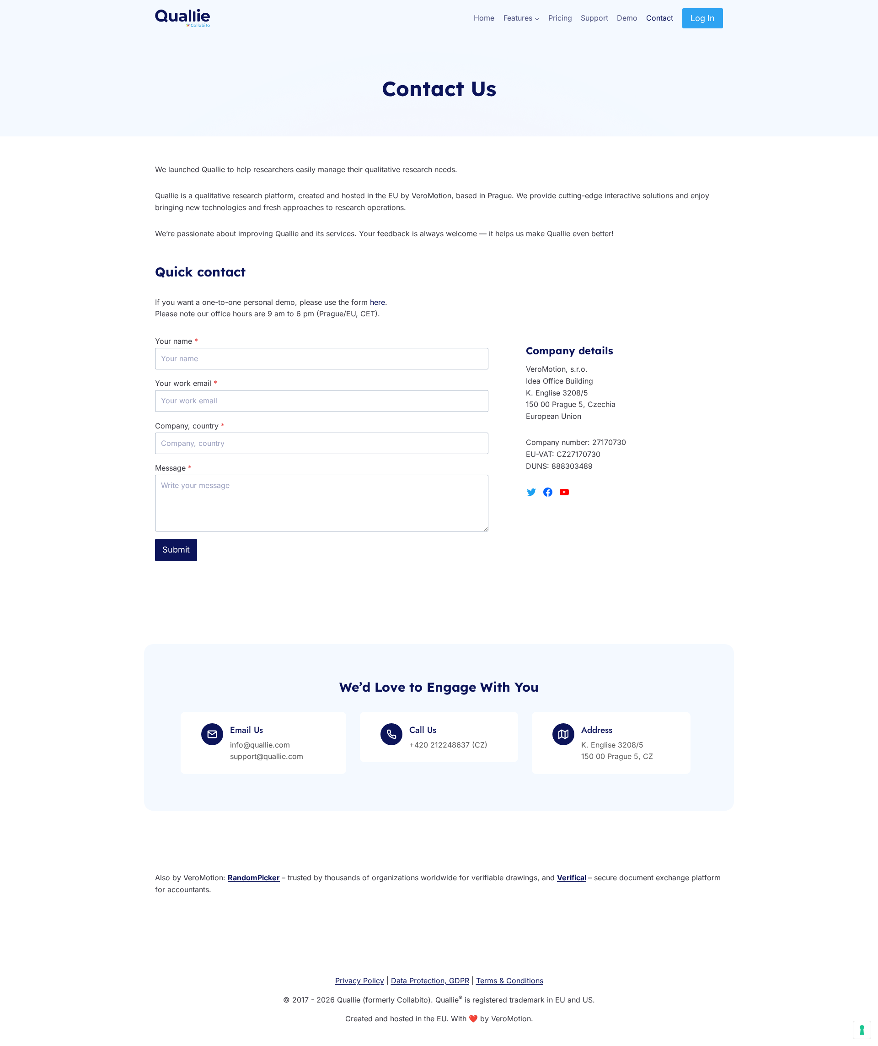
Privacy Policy (359, 980)
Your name (176, 341)
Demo (627, 17)
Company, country (190, 425)
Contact (659, 17)
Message (173, 467)
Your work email (186, 383)
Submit (176, 549)
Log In (703, 18)
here (377, 302)
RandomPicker (254, 877)
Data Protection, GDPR (430, 980)
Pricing (560, 17)
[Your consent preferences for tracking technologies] (862, 1030)
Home (484, 17)
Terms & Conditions (509, 980)
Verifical (571, 877)
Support (594, 17)
